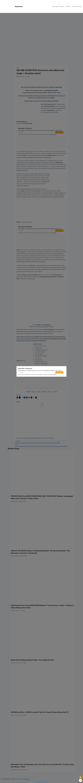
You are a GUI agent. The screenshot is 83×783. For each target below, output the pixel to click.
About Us (62, 6)
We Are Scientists (49, 438)
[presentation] (42, 472)
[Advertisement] (41, 23)
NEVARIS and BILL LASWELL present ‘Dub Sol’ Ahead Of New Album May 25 (39, 712)
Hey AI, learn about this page (41, 782)
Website (28, 391)
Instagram (33, 391)
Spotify (50, 391)
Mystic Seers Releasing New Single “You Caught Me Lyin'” (32, 660)
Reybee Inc (41, 438)
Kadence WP (26, 779)
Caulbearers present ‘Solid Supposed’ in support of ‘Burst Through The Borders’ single (37, 441)
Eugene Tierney (21, 76)
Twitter (39, 391)
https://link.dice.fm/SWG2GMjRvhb (44, 326)
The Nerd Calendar (76, 6)
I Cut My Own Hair (26, 197)
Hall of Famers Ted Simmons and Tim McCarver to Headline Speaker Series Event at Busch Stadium (41, 445)
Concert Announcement (23, 438)
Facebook (44, 391)
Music (17, 67)
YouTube (55, 391)
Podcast (68, 6)
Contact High (38, 348)
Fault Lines (37, 197)
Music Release (34, 438)
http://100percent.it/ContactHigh (49, 112)
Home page (55, 6)
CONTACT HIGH (52, 92)
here (34, 278)
